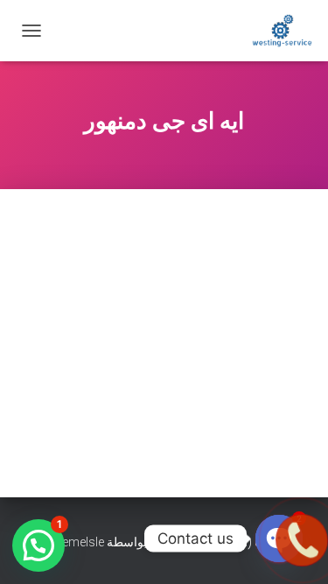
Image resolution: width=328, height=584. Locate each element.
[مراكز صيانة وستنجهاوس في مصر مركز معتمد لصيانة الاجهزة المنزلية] (275, 31)
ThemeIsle (75, 542)
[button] (38, 545)
